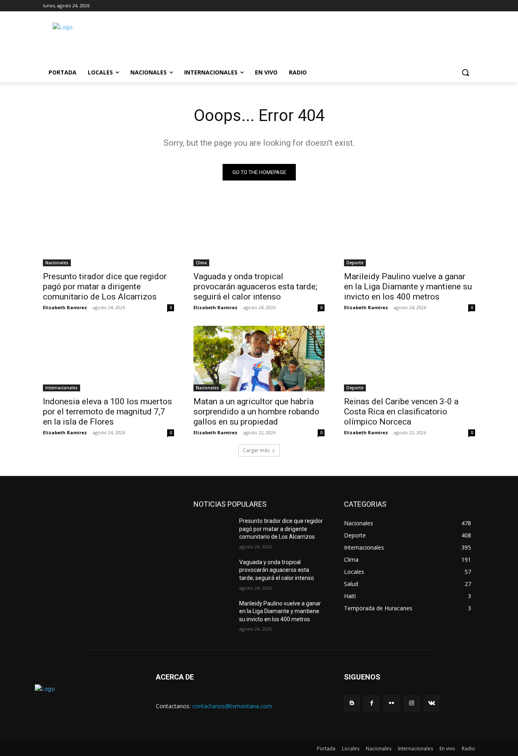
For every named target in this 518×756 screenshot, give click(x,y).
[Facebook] (372, 703)
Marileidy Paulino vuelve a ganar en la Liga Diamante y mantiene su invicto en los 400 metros (408, 287)
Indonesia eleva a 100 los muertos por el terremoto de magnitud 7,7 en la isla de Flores (107, 412)
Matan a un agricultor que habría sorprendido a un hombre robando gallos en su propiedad (256, 412)
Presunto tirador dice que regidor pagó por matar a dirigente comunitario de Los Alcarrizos (105, 287)
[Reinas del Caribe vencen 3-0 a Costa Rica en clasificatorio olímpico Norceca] (409, 358)
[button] (465, 72)
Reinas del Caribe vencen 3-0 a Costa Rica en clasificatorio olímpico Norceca (401, 412)
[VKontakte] (431, 703)
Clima (201, 262)
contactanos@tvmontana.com (232, 706)
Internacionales (61, 388)
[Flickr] (391, 703)
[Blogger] (352, 703)
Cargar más (256, 450)
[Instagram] (412, 703)
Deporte (354, 262)
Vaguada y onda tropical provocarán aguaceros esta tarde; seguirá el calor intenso (255, 287)
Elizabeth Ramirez (65, 307)
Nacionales (56, 262)
